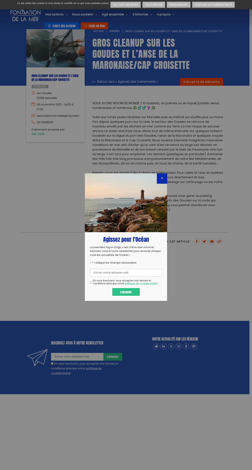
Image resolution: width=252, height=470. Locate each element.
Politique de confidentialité (213, 5)
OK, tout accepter (125, 5)
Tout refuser (153, 5)
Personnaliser (179, 5)
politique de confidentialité (141, 284)
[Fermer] (162, 178)
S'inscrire (126, 292)
